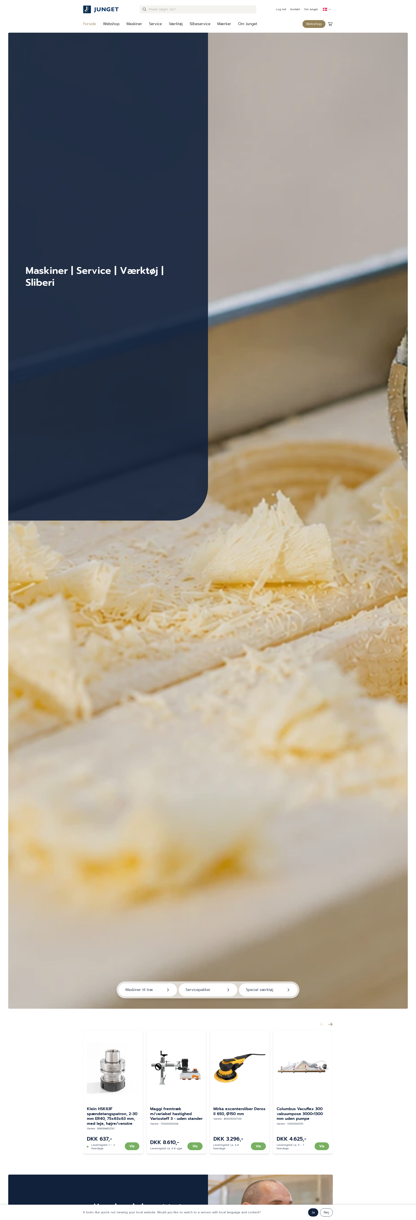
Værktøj (176, 24)
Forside (89, 24)
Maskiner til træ (139, 989)
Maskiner (134, 24)
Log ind (281, 9)
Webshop (111, 24)
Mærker (224, 24)
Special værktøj (259, 989)
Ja (313, 1212)
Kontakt (295, 9)
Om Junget (311, 9)
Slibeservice (200, 24)
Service (155, 24)
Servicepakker (198, 989)
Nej (326, 1212)
